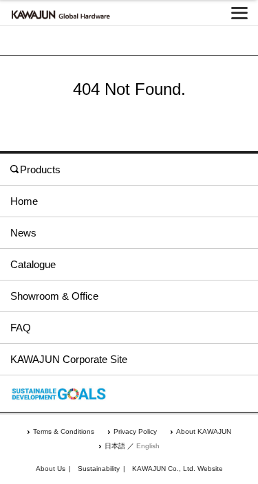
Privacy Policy (135, 431)
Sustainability (99, 468)
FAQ (20, 327)
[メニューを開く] (239, 13)
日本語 (115, 446)
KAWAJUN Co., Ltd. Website (177, 468)
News (23, 233)
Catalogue (33, 264)
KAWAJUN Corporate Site (68, 359)
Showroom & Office (54, 296)
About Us (50, 468)
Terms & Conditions (63, 431)
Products (40, 169)
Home (24, 201)
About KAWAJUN (203, 431)
